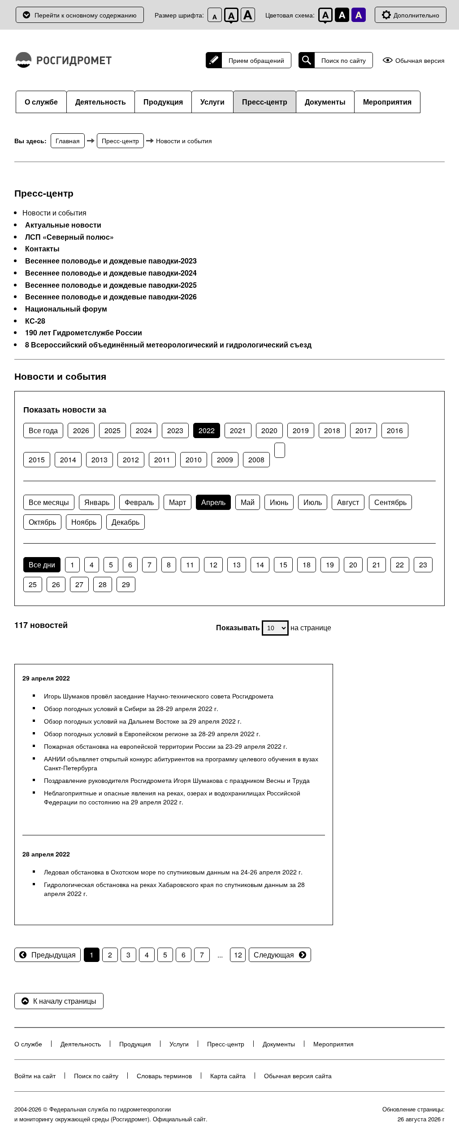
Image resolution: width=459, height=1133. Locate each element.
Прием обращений (256, 60)
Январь (96, 502)
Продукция (163, 102)
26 (56, 584)
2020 (269, 430)
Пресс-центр (264, 102)
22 (400, 564)
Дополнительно (416, 14)
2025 (112, 430)
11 (190, 564)
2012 (131, 459)
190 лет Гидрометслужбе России (83, 333)
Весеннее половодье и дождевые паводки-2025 (111, 285)
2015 (37, 459)
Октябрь (42, 522)
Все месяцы (49, 502)
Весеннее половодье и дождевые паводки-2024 (111, 273)
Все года (43, 430)
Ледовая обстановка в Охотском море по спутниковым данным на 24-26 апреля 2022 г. (173, 871)
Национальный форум (66, 309)
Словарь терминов (164, 1075)
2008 (256, 459)
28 (103, 584)
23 (423, 564)
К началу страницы (64, 1001)
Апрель (213, 502)
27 (79, 584)
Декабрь (125, 522)
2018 (332, 430)
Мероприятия (387, 102)
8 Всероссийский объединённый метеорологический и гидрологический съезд (168, 345)
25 (33, 584)
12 (213, 564)
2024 (144, 430)
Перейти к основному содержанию (86, 14)
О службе (41, 102)
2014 (68, 459)
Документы (325, 102)
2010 (194, 459)
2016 (395, 430)
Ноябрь (83, 522)
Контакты (42, 249)
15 (283, 564)
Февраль (139, 502)
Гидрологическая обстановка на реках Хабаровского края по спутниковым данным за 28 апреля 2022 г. (174, 889)
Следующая (274, 954)
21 (376, 564)
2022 (207, 430)
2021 (238, 430)
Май (248, 502)
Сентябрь (390, 502)
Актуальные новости (63, 225)
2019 (301, 430)
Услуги (212, 102)
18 (307, 564)
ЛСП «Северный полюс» (69, 237)
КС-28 (35, 321)
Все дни (42, 564)
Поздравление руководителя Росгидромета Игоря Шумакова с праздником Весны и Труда (177, 780)
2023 (175, 430)
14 (260, 564)
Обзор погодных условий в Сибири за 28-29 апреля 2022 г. (131, 708)
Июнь (279, 502)
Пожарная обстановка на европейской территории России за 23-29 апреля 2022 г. (165, 746)
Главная (68, 140)
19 (330, 564)
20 (353, 564)
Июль (312, 502)
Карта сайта (228, 1075)
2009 (225, 459)
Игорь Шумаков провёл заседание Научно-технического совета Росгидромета (158, 695)
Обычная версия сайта (298, 1075)
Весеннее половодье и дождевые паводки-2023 (111, 261)
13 (237, 564)
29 (126, 584)
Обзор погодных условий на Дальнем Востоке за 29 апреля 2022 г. (143, 720)
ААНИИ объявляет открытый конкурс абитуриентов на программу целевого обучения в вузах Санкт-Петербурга (181, 763)
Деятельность (100, 102)
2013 (99, 459)
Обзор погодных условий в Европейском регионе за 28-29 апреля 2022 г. (152, 733)
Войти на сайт (35, 1075)
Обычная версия (420, 60)
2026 (81, 430)
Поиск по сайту (343, 60)
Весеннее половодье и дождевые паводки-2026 (111, 297)
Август (348, 502)
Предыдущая (53, 954)
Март (177, 502)
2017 (363, 430)
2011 (162, 459)
